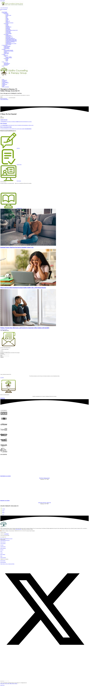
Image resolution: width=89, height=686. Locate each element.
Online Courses (6, 53)
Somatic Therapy (8, 42)
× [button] (0, 77)
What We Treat (6, 23)
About (3, 61)
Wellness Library (6, 52)
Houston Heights (2, 560)
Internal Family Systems (9, 37)
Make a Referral (6, 64)
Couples (7, 14)
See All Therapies (8, 44)
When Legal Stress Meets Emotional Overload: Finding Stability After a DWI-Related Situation (23, 287)
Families (7, 18)
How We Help (6, 34)
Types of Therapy (4, 12)
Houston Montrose (3, 562)
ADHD (7, 24)
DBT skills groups (18, 529)
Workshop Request (7, 48)
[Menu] (0, 10)
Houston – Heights (8, 56)
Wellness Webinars (3, 557)
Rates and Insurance (7, 63)
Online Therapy (8, 36)
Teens (7, 17)
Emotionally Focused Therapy (10, 41)
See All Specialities (9, 33)
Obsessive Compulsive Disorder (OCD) (12, 30)
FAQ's (1, 551)
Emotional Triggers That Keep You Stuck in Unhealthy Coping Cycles (16, 247)
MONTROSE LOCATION (5, 476)
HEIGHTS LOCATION (5, 500)
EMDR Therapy (8, 35)
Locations (3, 54)
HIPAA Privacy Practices (13, 683)
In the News (6, 65)
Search (1, 96)
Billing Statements (3, 548)
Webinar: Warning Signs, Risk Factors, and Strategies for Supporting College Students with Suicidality (24, 327)
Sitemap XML (2, 683)
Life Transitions (8, 29)
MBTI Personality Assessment (8, 50)
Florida (7, 59)
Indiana (7, 60)
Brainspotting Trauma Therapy (10, 38)
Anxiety (7, 25)
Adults (7, 20)
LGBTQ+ (7, 19)
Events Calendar (6, 47)
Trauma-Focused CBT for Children (11, 43)
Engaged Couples (8, 15)
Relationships (8, 28)
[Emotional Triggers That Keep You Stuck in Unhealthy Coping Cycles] (28, 245)
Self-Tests (5, 51)
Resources (4, 49)
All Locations (6, 55)
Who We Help (6, 13)
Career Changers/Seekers (9, 22)
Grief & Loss (8, 27)
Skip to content (2, 0)
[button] (10, 148)
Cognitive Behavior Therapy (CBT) (11, 39)
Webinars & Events (7, 46)
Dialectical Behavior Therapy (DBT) (11, 40)
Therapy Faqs (6, 62)
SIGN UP (2, 357)
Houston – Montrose (9, 57)
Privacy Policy (7, 683)
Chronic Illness (8, 31)
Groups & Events (5, 45)
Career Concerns (8, 32)
